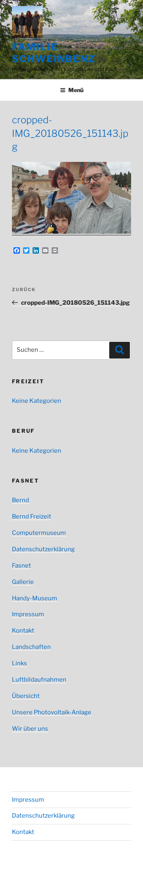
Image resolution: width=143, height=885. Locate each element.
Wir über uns (30, 728)
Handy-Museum (34, 598)
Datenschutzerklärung (43, 549)
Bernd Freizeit (31, 516)
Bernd (20, 500)
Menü (75, 90)
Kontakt (23, 630)
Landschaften (31, 646)
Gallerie (23, 581)
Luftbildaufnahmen (39, 679)
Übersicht (26, 696)
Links (19, 663)
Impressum (28, 614)
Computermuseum (39, 532)
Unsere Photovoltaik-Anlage (51, 712)
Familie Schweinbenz (54, 53)
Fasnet (21, 565)
